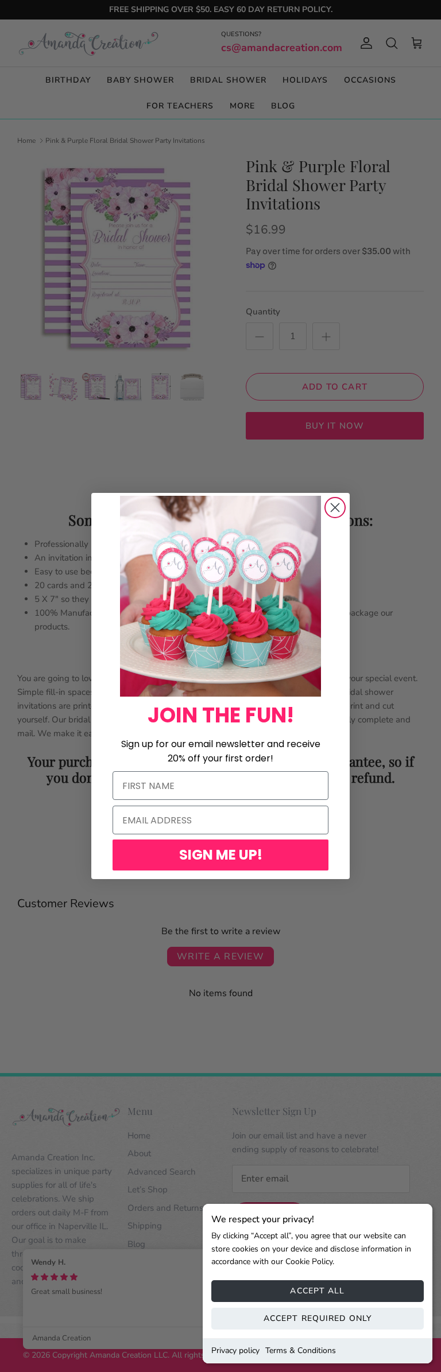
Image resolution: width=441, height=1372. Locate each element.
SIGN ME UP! (220, 854)
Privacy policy (235, 1350)
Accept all (317, 1290)
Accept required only (318, 1318)
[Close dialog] (335, 508)
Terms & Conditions (300, 1350)
